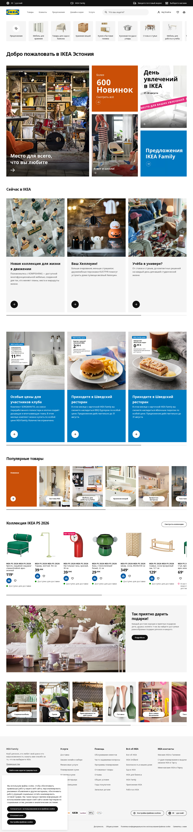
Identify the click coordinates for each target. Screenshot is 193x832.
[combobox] (124, 12)
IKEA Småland (132, 759)
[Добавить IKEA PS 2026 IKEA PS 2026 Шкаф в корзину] (123, 576)
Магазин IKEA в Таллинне (169, 755)
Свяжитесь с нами (180, 826)
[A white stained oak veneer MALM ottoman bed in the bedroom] (154, 486)
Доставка (64, 755)
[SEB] (75, 813)
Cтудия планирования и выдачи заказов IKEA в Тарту (172, 761)
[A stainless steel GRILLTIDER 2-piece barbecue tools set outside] (54, 702)
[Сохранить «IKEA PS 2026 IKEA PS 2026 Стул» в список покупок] (180, 578)
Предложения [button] (58, 12)
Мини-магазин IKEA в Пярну (170, 767)
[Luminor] (83, 813)
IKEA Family (131, 779)
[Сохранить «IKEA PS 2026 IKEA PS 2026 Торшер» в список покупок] (43, 576)
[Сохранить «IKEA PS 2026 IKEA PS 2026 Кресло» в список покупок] (15, 580)
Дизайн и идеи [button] (77, 12)
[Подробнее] (65, 638)
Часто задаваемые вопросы (107, 759)
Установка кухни (67, 774)
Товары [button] (30, 12)
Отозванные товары (104, 769)
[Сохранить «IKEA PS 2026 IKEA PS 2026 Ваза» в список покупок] (101, 578)
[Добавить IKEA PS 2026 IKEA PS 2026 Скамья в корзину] (152, 578)
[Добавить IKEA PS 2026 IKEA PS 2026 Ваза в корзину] (94, 578)
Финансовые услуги (69, 764)
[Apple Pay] (91, 813)
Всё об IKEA (131, 755)
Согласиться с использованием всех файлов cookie (32, 809)
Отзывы (98, 774)
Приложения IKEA (134, 784)
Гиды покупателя (102, 784)
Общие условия (102, 779)
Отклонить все (16, 815)
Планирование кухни (69, 769)
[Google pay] (99, 813)
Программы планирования (106, 764)
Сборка (63, 789)
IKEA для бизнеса (134, 774)
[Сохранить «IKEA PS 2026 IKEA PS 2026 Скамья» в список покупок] (158, 578)
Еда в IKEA (131, 769)
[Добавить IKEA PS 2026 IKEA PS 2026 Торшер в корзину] (37, 576)
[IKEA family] (163, 154)
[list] (96, 31)
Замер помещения (68, 784)
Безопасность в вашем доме (139, 764)
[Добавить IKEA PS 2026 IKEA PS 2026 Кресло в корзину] (9, 580)
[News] (115, 89)
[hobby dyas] (163, 97)
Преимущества (13, 764)
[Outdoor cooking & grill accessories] (87, 702)
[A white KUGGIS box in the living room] (120, 486)
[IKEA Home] (12, 12)
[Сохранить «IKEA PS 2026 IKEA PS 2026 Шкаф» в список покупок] (129, 576)
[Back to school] (115, 145)
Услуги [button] (92, 12)
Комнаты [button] (43, 12)
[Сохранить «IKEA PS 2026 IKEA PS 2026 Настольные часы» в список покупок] (72, 578)
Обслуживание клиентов (106, 755)
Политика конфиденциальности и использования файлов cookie (145, 826)
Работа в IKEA (132, 789)
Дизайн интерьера (68, 779)
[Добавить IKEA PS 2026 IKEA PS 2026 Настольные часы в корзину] (66, 578)
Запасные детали (102, 789)
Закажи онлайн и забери (71, 759)
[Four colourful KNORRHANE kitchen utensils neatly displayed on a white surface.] (120, 702)
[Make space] (47, 121)
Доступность (98, 826)
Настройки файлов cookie (21, 822)
